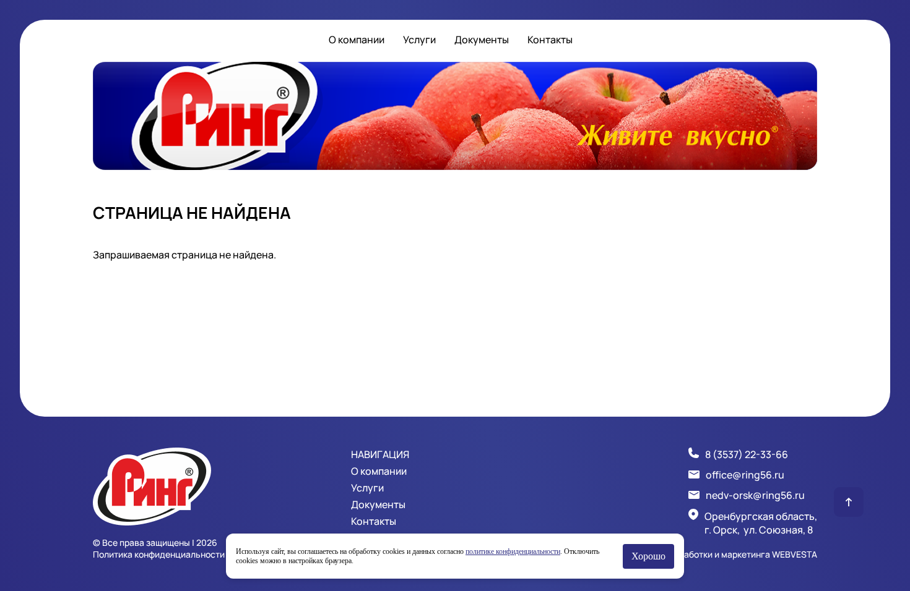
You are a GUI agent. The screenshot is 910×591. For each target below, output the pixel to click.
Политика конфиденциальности (159, 554)
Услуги (419, 39)
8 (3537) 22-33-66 (746, 454)
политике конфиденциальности (513, 551)
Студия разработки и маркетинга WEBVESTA (724, 554)
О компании (356, 39)
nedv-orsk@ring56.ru (755, 495)
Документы (481, 39)
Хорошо (648, 556)
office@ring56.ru (745, 475)
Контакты (550, 39)
